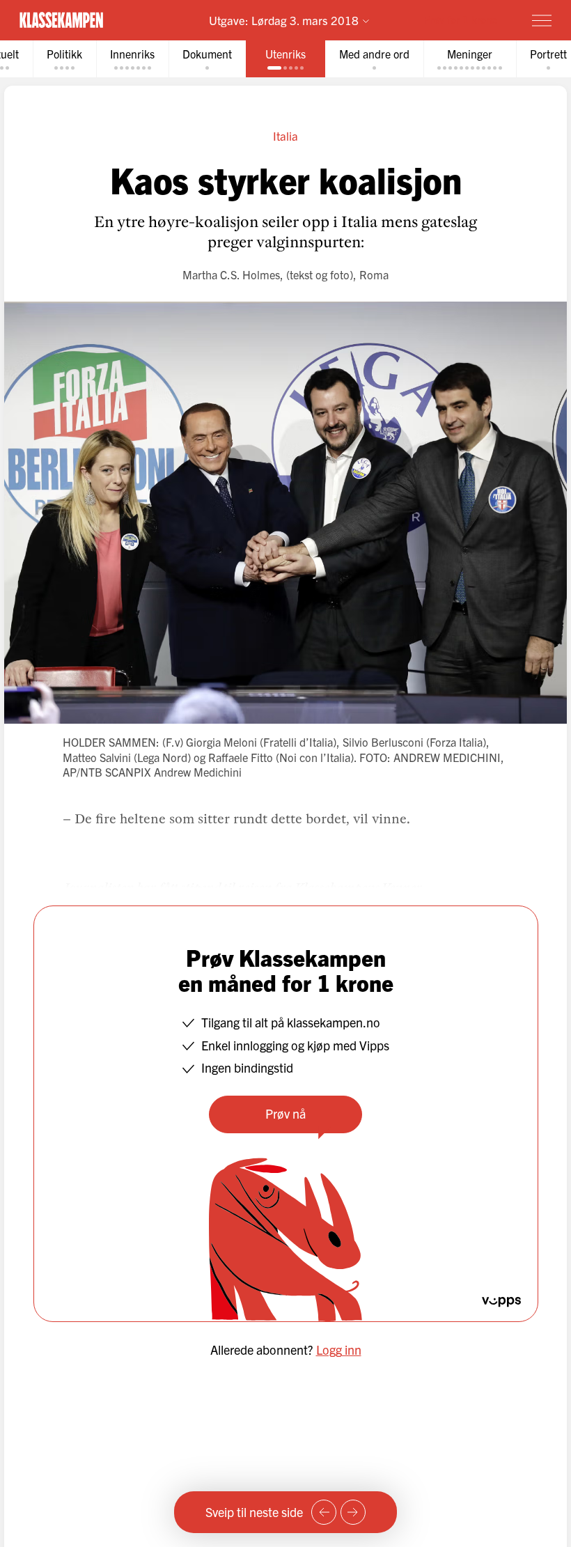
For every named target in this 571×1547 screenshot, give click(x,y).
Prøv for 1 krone (460, 19)
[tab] (64, 58)
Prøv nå (285, 1113)
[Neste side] (353, 1512)
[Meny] (542, 20)
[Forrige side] (323, 1512)
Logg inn (338, 1350)
